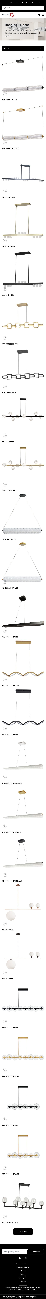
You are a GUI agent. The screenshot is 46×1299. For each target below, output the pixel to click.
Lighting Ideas (23, 1278)
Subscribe (35, 1252)
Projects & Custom (23, 1264)
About (23, 1271)
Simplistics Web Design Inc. (27, 1297)
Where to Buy (14, 3)
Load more (23, 1231)
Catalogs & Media (23, 1267)
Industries (23, 1281)
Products (23, 1274)
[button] (4, 7)
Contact (41, 3)
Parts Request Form (29, 3)
